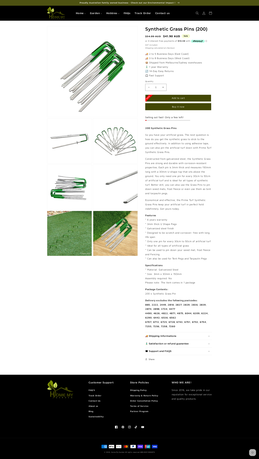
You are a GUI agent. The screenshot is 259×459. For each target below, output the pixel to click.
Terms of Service (139, 406)
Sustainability (96, 416)
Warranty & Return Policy (144, 395)
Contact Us (95, 400)
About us (93, 406)
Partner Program (139, 411)
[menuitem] (81, 13)
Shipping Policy (138, 390)
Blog (91, 411)
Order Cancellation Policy (144, 400)
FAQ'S (92, 390)
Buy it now (178, 106)
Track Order (95, 395)
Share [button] (152, 359)
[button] (197, 13)
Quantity (149, 81)
